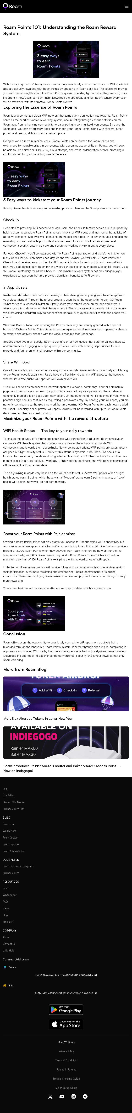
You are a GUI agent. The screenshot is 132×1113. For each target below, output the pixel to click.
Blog (5, 915)
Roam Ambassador (13, 851)
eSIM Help (8, 950)
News (6, 908)
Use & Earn (9, 795)
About (6, 937)
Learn (6, 888)
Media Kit (8, 921)
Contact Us (9, 943)
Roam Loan (9, 824)
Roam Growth (10, 837)
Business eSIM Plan (13, 808)
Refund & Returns (66, 1069)
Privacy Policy (66, 1051)
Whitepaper (9, 895)
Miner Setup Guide (66, 1087)
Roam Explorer (11, 844)
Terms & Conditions (66, 1060)
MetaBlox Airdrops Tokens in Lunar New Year (38, 718)
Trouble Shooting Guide (66, 1078)
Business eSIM (11, 873)
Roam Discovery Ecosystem (18, 866)
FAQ (5, 901)
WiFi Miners (9, 831)
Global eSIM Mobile (14, 802)
